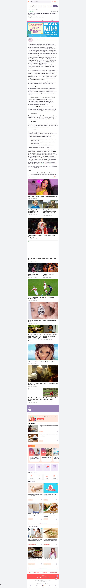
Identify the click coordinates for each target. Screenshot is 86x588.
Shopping (55, 6)
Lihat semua (55, 445)
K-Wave (35, 6)
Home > (29, 9)
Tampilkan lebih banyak (43, 523)
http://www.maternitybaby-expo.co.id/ (47, 163)
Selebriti (40, 6)
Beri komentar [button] (40, 419)
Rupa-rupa (50, 6)
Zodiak (45, 6)
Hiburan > (32, 9)
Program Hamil (46, 544)
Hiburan (30, 6)
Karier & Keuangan (32, 544)
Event (30, 409)
